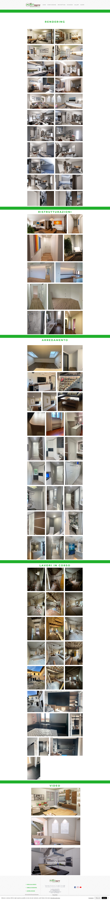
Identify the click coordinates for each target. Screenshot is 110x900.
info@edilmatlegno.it (56, 890)
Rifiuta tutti (98, 898)
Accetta (104, 898)
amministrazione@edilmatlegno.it (55, 891)
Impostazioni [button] (91, 898)
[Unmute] (35, 814)
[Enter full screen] (78, 814)
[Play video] (55, 861)
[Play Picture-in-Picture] (76, 814)
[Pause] (33, 814)
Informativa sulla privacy (55, 898)
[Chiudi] (108, 898)
